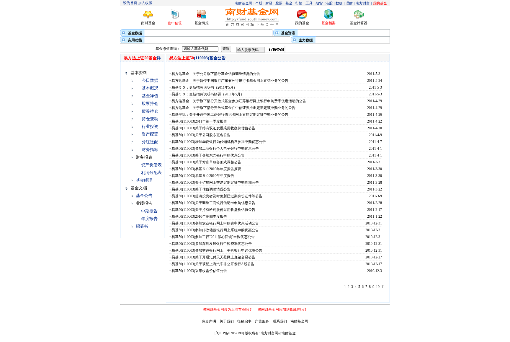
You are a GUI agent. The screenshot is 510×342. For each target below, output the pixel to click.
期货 (319, 3)
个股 (258, 3)
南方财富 (363, 3)
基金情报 (201, 23)
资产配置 (150, 134)
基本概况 (150, 88)
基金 (288, 3)
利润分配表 (151, 172)
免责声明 (209, 321)
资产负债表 (151, 165)
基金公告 (144, 195)
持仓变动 (150, 119)
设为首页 (130, 3)
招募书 (142, 226)
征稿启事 (244, 321)
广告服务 (262, 321)
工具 (309, 3)
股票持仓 (150, 103)
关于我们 (227, 321)
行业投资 (150, 126)
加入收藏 (145, 3)
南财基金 (148, 23)
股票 (278, 3)
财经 (268, 3)
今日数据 (150, 80)
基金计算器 (358, 23)
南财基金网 (243, 3)
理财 (349, 3)
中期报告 (149, 211)
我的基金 (302, 23)
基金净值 (150, 96)
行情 (299, 3)
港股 (329, 3)
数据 (339, 3)
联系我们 (280, 321)
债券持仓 (150, 111)
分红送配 (150, 142)
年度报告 (149, 218)
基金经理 (144, 180)
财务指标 (150, 149)
